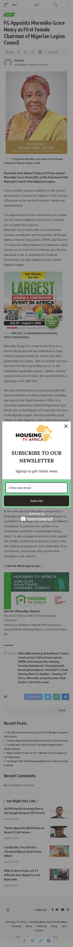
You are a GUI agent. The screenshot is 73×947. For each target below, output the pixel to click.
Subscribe (36, 501)
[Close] (66, 426)
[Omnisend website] (36, 517)
